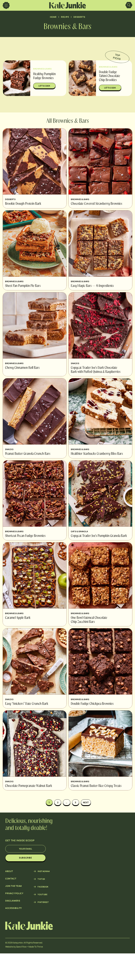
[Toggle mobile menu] (6, 5)
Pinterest (43, 902)
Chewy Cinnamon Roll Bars (22, 368)
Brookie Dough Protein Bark (23, 203)
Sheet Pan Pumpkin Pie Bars (23, 286)
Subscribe (25, 857)
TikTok (41, 879)
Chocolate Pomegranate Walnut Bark (28, 786)
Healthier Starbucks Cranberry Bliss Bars (97, 453)
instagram (44, 871)
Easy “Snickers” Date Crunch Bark (26, 704)
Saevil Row (21, 946)
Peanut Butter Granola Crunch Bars (27, 453)
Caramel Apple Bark (17, 618)
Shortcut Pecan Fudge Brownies (25, 536)
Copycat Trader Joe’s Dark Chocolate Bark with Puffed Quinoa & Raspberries (95, 370)
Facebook (43, 887)
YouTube (42, 894)
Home (53, 16)
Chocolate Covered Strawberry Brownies (96, 203)
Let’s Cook (44, 85)
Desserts (79, 16)
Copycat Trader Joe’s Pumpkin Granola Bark (99, 536)
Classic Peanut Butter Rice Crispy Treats (96, 786)
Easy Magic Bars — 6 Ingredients (92, 286)
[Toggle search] (128, 5)
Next (86, 802)
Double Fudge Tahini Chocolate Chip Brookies (109, 76)
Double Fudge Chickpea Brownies (92, 704)
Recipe (65, 16)
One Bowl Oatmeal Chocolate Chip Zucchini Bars (89, 620)
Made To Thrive (35, 946)
